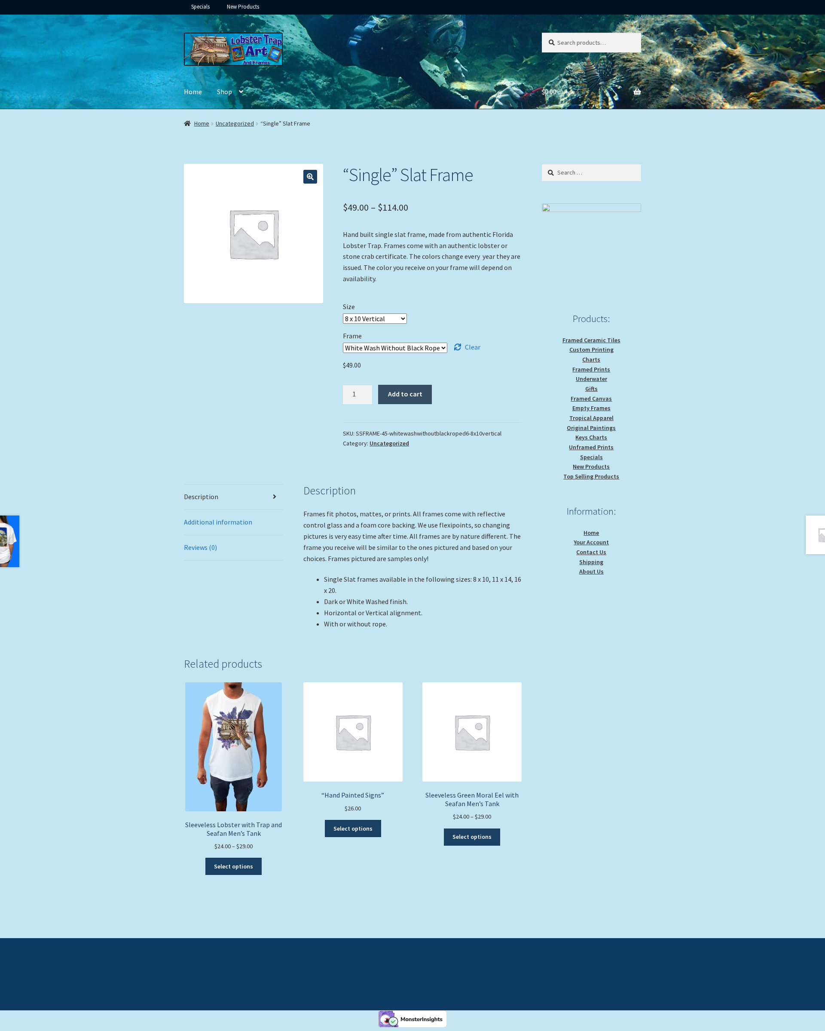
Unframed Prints (591, 447)
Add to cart (405, 394)
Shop (224, 91)
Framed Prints (591, 369)
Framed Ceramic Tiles (591, 340)
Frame (352, 335)
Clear (472, 347)
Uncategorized (235, 123)
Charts (591, 359)
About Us (591, 571)
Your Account (591, 542)
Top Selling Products (591, 476)
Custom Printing (591, 349)
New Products (243, 6)
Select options (233, 866)
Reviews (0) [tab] (200, 547)
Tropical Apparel (591, 418)
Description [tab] (201, 496)
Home (193, 91)
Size (349, 306)
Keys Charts (591, 437)
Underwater (591, 379)
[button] (310, 177)
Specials (200, 6)
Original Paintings (591, 428)
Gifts (591, 389)
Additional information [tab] (218, 522)
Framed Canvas (591, 398)
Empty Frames (591, 408)
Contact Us (591, 552)
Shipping (591, 562)
